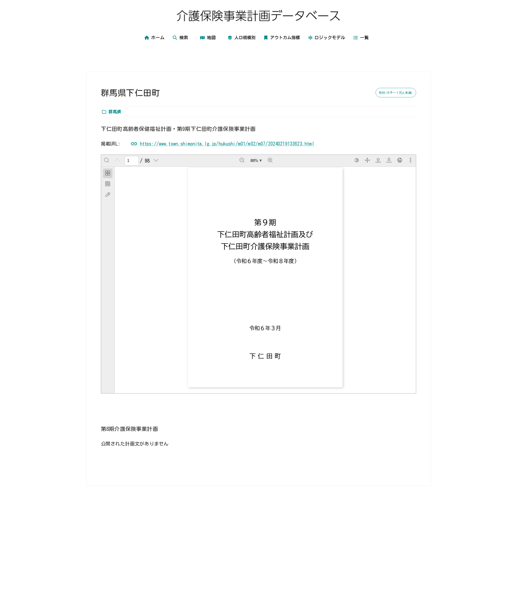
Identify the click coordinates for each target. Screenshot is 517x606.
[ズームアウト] (242, 161)
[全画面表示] (367, 161)
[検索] (106, 161)
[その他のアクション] (410, 161)
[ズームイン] (270, 161)
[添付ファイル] (107, 195)
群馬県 (115, 112)
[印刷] (400, 161)
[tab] (107, 173)
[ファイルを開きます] (378, 161)
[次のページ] (156, 161)
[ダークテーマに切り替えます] (356, 161)
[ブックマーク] (107, 184)
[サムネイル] (107, 173)
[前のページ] (117, 161)
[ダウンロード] (389, 161)
